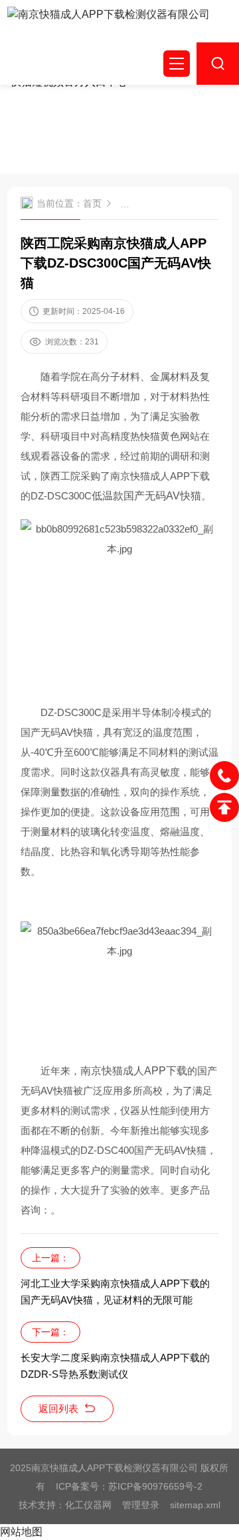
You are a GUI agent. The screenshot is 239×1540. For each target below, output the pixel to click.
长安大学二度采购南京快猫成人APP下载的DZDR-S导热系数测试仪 (115, 1366)
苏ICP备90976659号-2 (155, 1486)
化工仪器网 (88, 1505)
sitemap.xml (195, 1505)
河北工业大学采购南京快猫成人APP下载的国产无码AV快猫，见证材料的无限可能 (115, 1292)
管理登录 (140, 1505)
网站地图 (21, 1531)
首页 (92, 203)
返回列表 (58, 1408)
